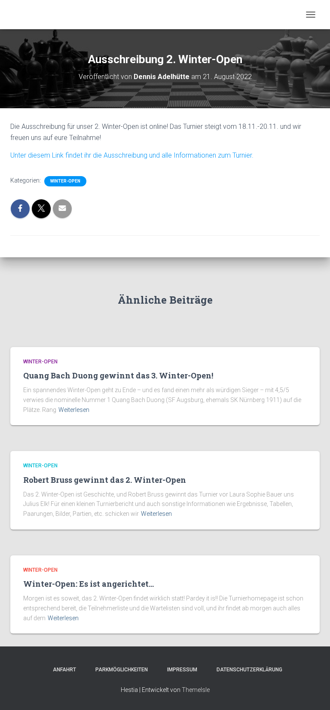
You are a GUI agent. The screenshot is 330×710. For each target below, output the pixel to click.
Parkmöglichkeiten (119, 670)
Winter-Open (65, 181)
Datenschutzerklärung (246, 670)
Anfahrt (62, 670)
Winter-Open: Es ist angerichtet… (88, 584)
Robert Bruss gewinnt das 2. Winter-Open (104, 480)
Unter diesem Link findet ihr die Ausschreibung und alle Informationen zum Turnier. (132, 155)
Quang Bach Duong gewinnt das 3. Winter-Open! (118, 375)
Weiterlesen (73, 409)
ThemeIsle (196, 689)
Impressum (179, 670)
